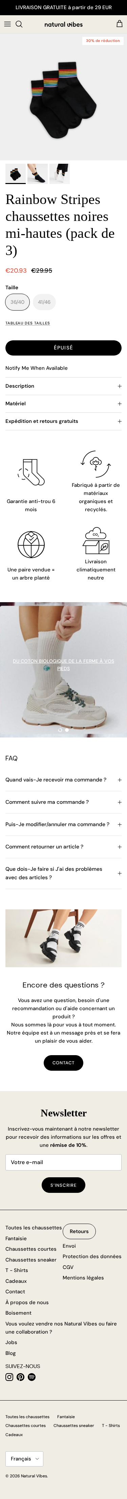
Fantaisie (16, 1238)
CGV (68, 1267)
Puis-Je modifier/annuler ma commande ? (57, 824)
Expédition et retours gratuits (41, 421)
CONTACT (63, 1063)
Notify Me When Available (36, 368)
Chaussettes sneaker (31, 1259)
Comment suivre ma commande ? (47, 802)
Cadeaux (16, 1281)
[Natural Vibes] (64, 24)
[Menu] (7, 24)
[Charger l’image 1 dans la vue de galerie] (63, 96)
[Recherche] (22, 24)
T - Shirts (16, 1270)
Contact (15, 1291)
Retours (79, 1231)
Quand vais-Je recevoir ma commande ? (55, 779)
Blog (10, 1353)
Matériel (15, 403)
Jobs (11, 1342)
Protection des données (92, 1256)
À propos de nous (27, 1302)
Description (19, 386)
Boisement (18, 1313)
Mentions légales (83, 1277)
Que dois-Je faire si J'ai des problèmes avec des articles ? (53, 873)
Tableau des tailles (27, 323)
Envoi (69, 1246)
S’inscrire (63, 1185)
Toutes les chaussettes (33, 1227)
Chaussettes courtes (31, 1249)
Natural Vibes (34, 1476)
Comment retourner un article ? (44, 846)
